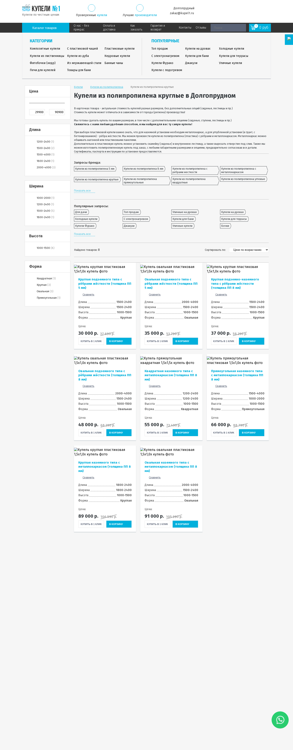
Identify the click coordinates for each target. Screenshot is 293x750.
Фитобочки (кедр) (43, 63)
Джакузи (191, 63)
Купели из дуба (78, 56)
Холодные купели (231, 48)
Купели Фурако (162, 63)
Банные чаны (113, 63)
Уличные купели (230, 63)
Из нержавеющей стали (84, 63)
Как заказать (136, 27)
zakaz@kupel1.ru (182, 13)
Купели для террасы (233, 56)
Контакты (185, 27)
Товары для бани (79, 70)
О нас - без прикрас (81, 27)
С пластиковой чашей (82, 48)
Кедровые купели (117, 56)
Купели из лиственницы (47, 56)
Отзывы (201, 27)
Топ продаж (159, 48)
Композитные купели (45, 48)
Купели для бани (197, 56)
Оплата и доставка (109, 27)
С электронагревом (165, 56)
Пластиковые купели (119, 48)
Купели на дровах (197, 48)
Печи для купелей (42, 70)
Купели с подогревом (166, 70)
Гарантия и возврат (158, 27)
